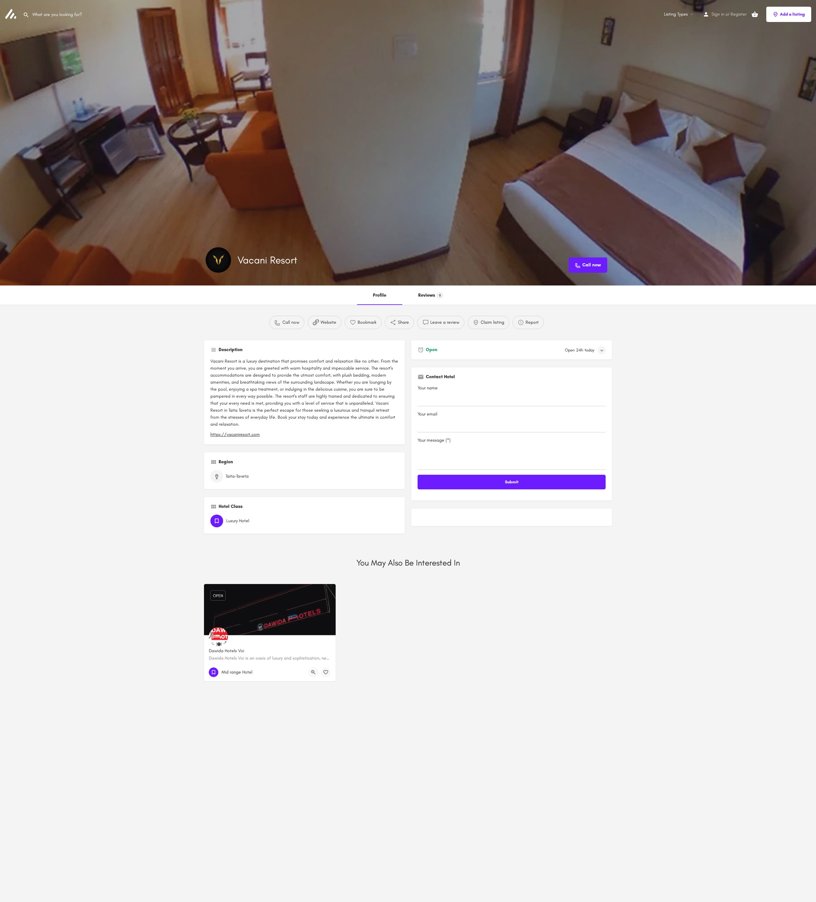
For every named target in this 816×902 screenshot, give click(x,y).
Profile (379, 295)
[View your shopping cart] (754, 14)
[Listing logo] (218, 260)
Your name (428, 388)
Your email (427, 414)
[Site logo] (11, 14)
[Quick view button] (313, 672)
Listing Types (676, 14)
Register (739, 14)
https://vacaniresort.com (235, 434)
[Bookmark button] (326, 672)
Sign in (717, 14)
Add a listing (792, 14)
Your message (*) (434, 440)
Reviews (429, 295)
